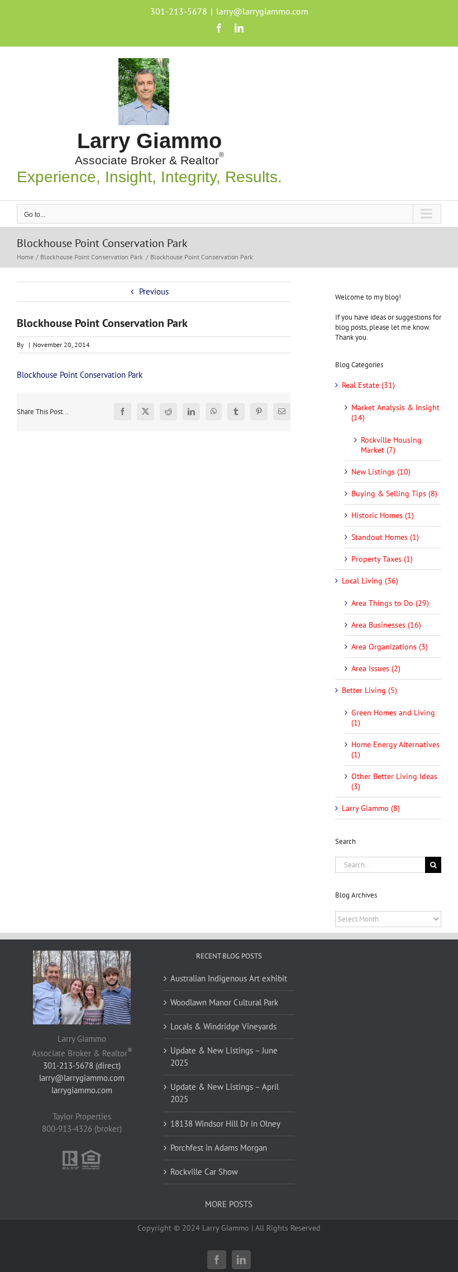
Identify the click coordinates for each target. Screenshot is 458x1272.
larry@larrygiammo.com (262, 11)
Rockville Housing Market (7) (391, 445)
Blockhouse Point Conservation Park (79, 374)
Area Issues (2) (375, 668)
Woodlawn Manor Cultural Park (224, 1002)
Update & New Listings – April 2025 (224, 1092)
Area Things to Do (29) (390, 603)
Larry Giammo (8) (371, 808)
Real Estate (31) (368, 385)
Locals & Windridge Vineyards (223, 1026)
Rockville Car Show (204, 1171)
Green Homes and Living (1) (393, 718)
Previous (154, 291)
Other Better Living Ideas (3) (394, 781)
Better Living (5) (369, 690)
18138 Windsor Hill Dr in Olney (225, 1123)
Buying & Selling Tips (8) (394, 493)
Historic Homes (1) (382, 515)
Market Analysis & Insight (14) (395, 412)
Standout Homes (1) (385, 537)
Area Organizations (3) (389, 647)
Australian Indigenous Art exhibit (228, 978)
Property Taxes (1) (382, 559)
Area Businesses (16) (386, 625)
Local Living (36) (370, 581)
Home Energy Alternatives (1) (395, 749)
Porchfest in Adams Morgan (218, 1147)
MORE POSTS (228, 1204)
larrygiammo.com (81, 1090)
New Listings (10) (381, 472)
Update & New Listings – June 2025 (224, 1056)
